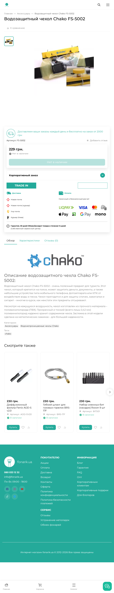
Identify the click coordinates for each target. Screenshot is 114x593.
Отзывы (45, 515)
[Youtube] (22, 489)
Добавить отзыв (98, 140)
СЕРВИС (46, 510)
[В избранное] (23, 427)
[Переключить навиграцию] (108, 5)
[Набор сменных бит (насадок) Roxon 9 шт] (93, 376)
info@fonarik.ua (13, 477)
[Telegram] (15, 496)
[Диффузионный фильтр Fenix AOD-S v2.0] (21, 376)
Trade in (21, 185)
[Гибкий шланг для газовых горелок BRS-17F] (57, 376)
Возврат (46, 477)
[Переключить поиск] (99, 4)
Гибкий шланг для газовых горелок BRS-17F (56, 407)
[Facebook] (7, 489)
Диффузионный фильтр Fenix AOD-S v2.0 (19, 407)
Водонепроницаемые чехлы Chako (40, 326)
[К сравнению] (28, 427)
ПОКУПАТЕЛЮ (50, 457)
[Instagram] (15, 489)
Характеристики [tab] (29, 240)
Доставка (46, 472)
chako (8, 333)
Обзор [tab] (11, 240)
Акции (45, 463)
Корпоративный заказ (23, 175)
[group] (64, 81)
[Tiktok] (7, 496)
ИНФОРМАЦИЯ (87, 457)
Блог (80, 463)
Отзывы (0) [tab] (51, 240)
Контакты (46, 482)
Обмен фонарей (51, 524)
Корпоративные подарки (92, 490)
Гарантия (83, 467)
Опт (79, 477)
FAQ (79, 472)
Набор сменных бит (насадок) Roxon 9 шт (92, 406)
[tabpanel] (57, 292)
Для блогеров (85, 495)
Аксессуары (11, 326)
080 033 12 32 (11, 472)
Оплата (45, 467)
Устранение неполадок (55, 520)
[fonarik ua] (6, 4)
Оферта (45, 486)
